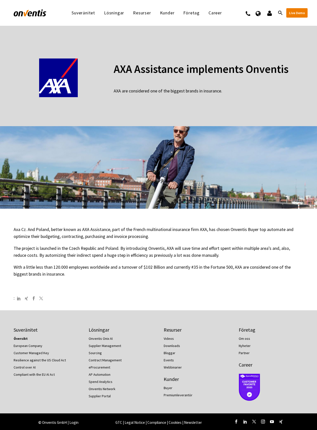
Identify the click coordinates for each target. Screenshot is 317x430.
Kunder (167, 13)
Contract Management (105, 360)
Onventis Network (102, 389)
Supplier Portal (100, 396)
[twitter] (254, 422)
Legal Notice (135, 422)
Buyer (168, 388)
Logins (269, 13)
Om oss (244, 338)
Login (74, 422)
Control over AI (25, 367)
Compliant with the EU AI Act (34, 374)
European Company (28, 346)
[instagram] (263, 422)
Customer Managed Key (31, 353)
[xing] (281, 422)
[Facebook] (34, 298)
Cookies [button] (175, 422)
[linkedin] (245, 422)
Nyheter (245, 346)
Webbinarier (173, 367)
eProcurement (99, 367)
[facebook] (236, 422)
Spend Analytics (100, 381)
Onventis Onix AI (101, 338)
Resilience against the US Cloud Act (40, 360)
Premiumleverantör (178, 395)
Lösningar (114, 13)
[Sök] (280, 13)
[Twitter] (41, 298)
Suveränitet (83, 13)
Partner (244, 353)
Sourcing (95, 353)
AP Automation (99, 374)
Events (169, 360)
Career (245, 365)
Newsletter (193, 422)
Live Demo (297, 13)
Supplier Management (105, 346)
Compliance (157, 422)
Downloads (172, 346)
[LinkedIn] (19, 298)
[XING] (26, 298)
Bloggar (169, 353)
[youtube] (272, 422)
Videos (169, 338)
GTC (118, 422)
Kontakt (251, 13)
